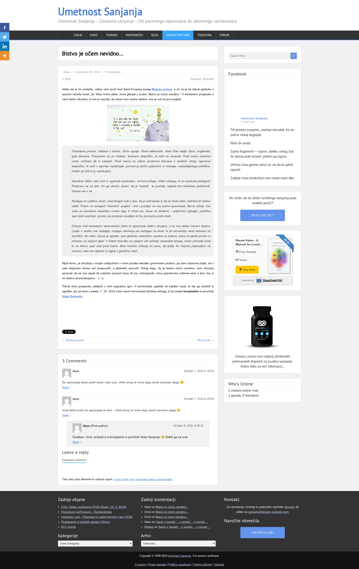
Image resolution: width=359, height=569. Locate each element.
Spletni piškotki (202, 564)
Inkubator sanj (177, 35)
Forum (224, 35)
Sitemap (219, 564)
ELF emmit (68, 526)
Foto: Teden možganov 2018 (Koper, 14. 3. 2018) (93, 507)
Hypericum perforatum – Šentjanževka (86, 511)
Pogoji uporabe (157, 564)
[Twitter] (4, 37)
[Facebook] (4, 27)
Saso (67, 72)
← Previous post (73, 340)
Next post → (206, 340)
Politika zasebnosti (179, 564)
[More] (4, 55)
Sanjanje (196, 78)
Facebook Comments (74, 460)
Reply (65, 387)
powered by (248, 280)
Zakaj (78, 35)
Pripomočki (134, 35)
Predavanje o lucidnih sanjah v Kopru (85, 521)
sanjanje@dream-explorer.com (268, 511)
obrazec (289, 507)
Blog (154, 35)
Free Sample (247, 251)
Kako (94, 35)
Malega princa (162, 89)
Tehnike (112, 35)
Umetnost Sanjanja (100, 11)
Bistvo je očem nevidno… (172, 507)
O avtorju (140, 564)
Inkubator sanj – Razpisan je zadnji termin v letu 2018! (97, 516)
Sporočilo (208, 78)
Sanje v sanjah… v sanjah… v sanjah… (182, 521)
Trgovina (204, 35)
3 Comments (113, 72)
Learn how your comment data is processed (143, 479)
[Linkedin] (4, 46)
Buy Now (249, 269)
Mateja (148, 526)
